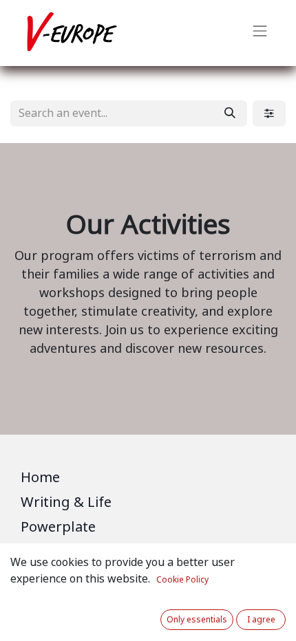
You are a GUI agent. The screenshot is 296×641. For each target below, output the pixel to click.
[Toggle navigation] (260, 33)
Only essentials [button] (197, 619)
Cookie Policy (182, 579)
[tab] (148, 480)
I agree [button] (261, 619)
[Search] (230, 113)
